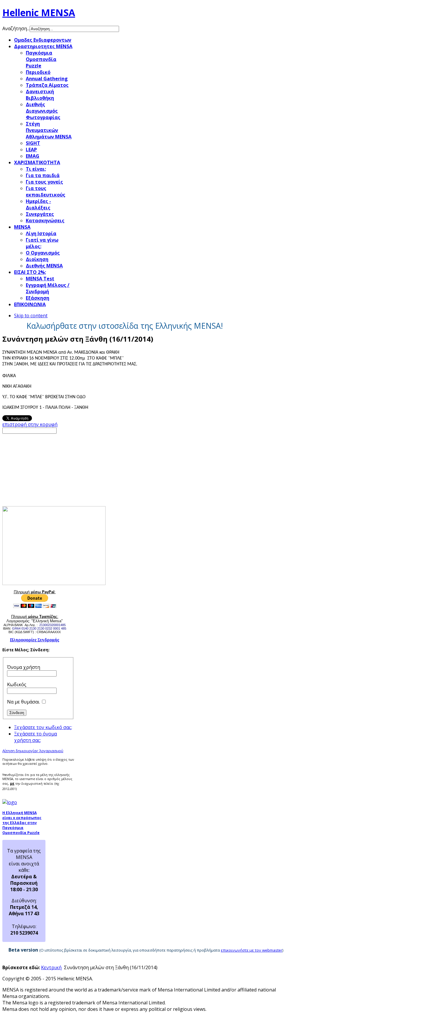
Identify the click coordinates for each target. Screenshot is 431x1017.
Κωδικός (16, 684)
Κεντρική (51, 967)
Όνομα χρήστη (23, 667)
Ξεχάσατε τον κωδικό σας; (43, 727)
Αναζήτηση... (16, 28)
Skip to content (30, 315)
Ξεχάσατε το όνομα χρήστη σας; (35, 736)
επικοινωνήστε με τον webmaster (251, 950)
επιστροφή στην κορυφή (29, 424)
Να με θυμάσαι (23, 702)
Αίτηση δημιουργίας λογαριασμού (32, 750)
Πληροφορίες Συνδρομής (34, 640)
